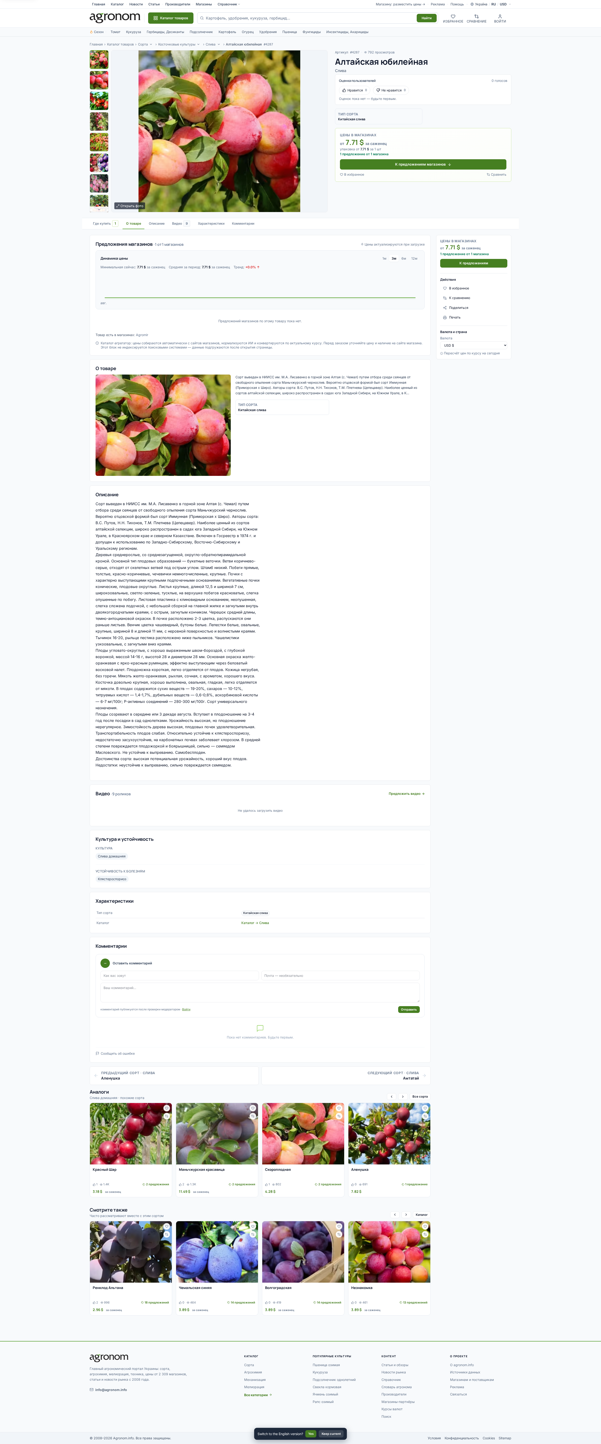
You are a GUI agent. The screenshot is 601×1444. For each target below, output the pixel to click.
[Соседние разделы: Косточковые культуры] (199, 44)
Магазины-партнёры (398, 1402)
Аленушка (360, 1169)
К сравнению (459, 298)
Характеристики (211, 223)
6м (403, 258)
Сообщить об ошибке (118, 1053)
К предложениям (473, 263)
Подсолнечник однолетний (334, 1380)
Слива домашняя (112, 856)
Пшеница (289, 32)
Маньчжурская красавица (202, 1169)
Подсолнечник (201, 32)
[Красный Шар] (131, 1133)
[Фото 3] (99, 100)
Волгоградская (278, 1287)
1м (384, 258)
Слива (211, 44)
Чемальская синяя (195, 1287)
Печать (455, 317)
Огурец (248, 32)
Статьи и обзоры (394, 1365)
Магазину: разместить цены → (400, 4)
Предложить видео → (407, 794)
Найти (427, 18)
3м (394, 258)
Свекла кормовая (327, 1387)
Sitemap (505, 1438)
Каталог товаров (120, 44)
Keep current (331, 1434)
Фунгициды (312, 32)
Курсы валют (392, 1409)
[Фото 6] (99, 162)
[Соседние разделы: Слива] (219, 44)
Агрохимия (253, 1372)
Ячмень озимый (325, 1394)
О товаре (133, 223)
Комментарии (243, 223)
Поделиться (458, 308)
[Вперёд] (403, 1096)
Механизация (255, 1380)
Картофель (227, 32)
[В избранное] (166, 1108)
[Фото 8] (99, 204)
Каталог (117, 4)
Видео (180, 223)
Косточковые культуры (176, 44)
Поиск (386, 1416)
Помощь (457, 4)
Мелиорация (254, 1387)
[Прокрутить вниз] (99, 209)
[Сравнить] (166, 1116)
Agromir (142, 335)
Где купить (104, 223)
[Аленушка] (389, 1133)
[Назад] (391, 1096)
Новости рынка (393, 1372)
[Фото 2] (99, 80)
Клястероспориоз (112, 879)
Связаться (458, 1394)
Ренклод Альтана (108, 1287)
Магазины (204, 4)
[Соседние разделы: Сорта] (151, 44)
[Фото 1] (99, 59)
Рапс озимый (323, 1402)
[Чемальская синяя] (217, 1252)
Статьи (154, 4)
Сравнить (498, 174)
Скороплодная (278, 1169)
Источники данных (465, 1372)
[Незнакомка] (389, 1252)
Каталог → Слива (255, 923)
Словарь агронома (396, 1387)
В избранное (354, 174)
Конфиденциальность (462, 1438)
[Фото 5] (99, 142)
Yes (311, 1434)
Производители (177, 4)
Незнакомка (362, 1287)
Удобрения (268, 32)
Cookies (489, 1438)
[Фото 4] (99, 121)
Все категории (256, 1395)
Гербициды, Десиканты (165, 32)
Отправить (409, 1009)
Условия (434, 1438)
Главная (98, 4)
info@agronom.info (111, 1390)
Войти (186, 1009)
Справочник (227, 4)
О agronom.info (462, 1365)
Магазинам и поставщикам (472, 1380)
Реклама (438, 4)
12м (414, 258)
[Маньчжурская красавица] (217, 1133)
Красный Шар (104, 1169)
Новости (136, 4)
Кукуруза (133, 32)
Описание (157, 223)
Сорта (143, 44)
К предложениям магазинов (420, 164)
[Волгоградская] (303, 1252)
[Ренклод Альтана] (131, 1252)
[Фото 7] (99, 183)
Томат (115, 32)
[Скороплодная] (303, 1133)
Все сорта (420, 1096)
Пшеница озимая (326, 1365)
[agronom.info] (115, 18)
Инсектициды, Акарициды (347, 32)
